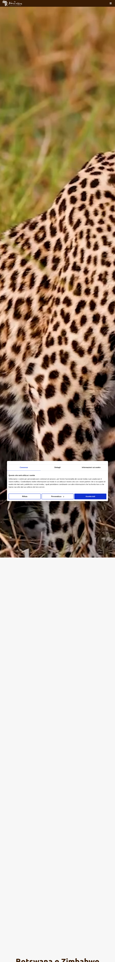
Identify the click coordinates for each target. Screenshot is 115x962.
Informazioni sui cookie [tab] (91, 467)
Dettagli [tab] (57, 467)
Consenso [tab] (24, 467)
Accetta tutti (90, 496)
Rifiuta (24, 496)
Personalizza (56, 496)
